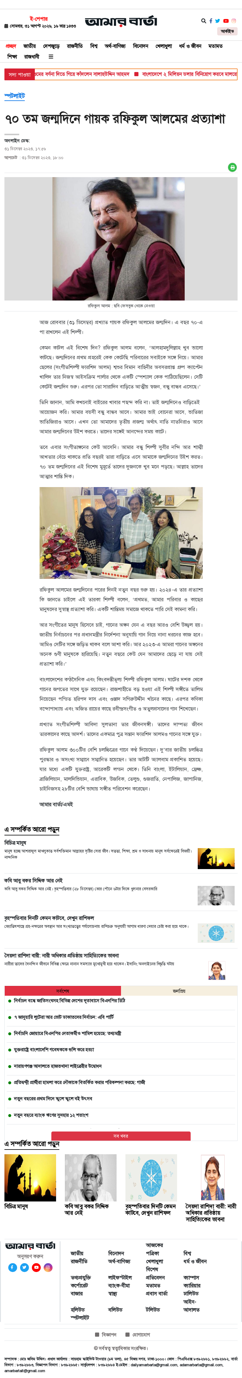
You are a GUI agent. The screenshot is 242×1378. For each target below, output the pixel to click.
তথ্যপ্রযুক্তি (81, 1277)
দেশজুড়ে (51, 46)
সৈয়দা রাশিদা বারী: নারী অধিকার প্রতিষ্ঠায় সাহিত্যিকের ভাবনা (211, 1213)
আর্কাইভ (227, 31)
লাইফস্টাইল (120, 1277)
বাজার (77, 1293)
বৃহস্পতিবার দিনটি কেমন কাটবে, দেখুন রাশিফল (150, 1210)
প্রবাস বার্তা (156, 1293)
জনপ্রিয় (179, 991)
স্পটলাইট (14, 96)
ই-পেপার (39, 18)
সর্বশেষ (62, 991)
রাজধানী (31, 56)
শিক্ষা (12, 56)
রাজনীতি (75, 46)
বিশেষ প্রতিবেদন (155, 1273)
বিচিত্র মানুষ (16, 1206)
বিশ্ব (93, 46)
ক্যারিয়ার (192, 1285)
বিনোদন (140, 46)
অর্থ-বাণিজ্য (115, 46)
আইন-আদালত (192, 1305)
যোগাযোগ (141, 1335)
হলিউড (77, 1309)
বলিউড (115, 1309)
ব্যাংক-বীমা (119, 1285)
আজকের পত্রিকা (154, 1249)
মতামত (216, 46)
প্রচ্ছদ (11, 46)
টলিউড (153, 1309)
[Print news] (232, 167)
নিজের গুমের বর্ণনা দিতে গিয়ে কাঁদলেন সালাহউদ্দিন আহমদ (60, 74)
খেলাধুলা (164, 46)
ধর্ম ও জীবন (190, 46)
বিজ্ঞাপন (109, 1335)
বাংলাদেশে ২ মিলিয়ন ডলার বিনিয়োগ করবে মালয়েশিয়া (179, 74)
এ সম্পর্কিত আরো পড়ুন (31, 829)
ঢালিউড (191, 1293)
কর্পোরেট (79, 1285)
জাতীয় (30, 46)
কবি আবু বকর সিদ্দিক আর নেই (87, 1210)
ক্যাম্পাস (191, 1277)
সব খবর (121, 1136)
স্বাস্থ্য (112, 1293)
